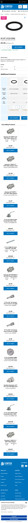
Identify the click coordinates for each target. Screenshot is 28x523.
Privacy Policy (18, 493)
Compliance (3, 479)
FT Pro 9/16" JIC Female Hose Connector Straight (10, 330)
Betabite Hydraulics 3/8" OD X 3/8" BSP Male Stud (10, 385)
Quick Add (3, 499)
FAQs (16, 485)
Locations (3, 496)
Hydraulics (7, 14)
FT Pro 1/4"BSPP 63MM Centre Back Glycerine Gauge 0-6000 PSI (10, 358)
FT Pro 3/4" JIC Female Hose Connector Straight (10, 303)
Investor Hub (3, 485)
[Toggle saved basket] (25, 17)
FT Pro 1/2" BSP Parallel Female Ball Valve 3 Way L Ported (11, 220)
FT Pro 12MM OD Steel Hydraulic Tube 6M (11, 248)
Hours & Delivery (19, 476)
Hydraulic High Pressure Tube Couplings (19, 14)
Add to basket (10, 150)
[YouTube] (26, 466)
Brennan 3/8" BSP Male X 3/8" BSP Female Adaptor (10, 275)
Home (2, 14)
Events (2, 476)
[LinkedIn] (22, 466)
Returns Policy (18, 482)
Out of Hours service (19, 479)
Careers (2, 482)
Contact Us (3, 493)
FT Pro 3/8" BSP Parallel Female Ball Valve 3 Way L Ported (11, 413)
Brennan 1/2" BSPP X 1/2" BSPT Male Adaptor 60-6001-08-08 (10, 137)
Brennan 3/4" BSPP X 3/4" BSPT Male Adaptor (10, 192)
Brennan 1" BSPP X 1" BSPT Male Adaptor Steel (10, 165)
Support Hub (18, 473)
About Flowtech (4, 473)
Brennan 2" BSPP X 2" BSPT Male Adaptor (11, 441)
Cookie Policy (18, 496)
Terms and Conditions (20, 499)
